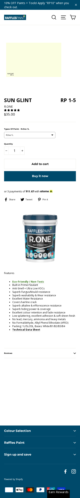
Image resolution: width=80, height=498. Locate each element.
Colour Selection (17, 431)
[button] (12, 110)
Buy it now (40, 176)
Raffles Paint (14, 443)
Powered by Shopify (13, 479)
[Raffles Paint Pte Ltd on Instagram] (73, 471)
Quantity (8, 144)
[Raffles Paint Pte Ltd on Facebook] (65, 471)
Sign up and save (17, 454)
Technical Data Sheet (26, 329)
